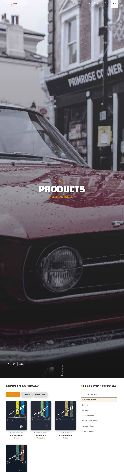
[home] (16, 4)
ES (115, 4)
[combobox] (114, 4)
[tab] (13, 394)
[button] (61, 4)
